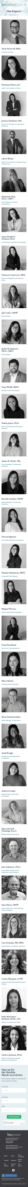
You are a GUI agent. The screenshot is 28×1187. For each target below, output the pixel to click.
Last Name (5, 1097)
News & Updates (21, 1155)
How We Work (13, 1164)
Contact (6, 1160)
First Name (5, 1087)
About (5, 1156)
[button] (24, 4)
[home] (9, 4)
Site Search (20, 1164)
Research (13, 1160)
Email (3, 1106)
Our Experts (6, 1164)
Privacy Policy (20, 1160)
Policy (12, 1156)
